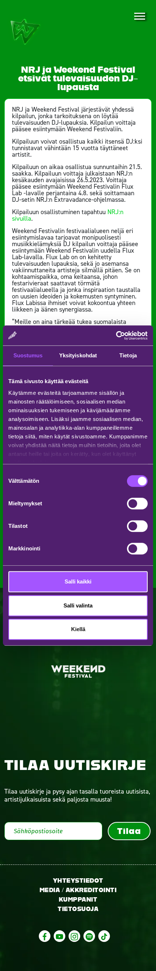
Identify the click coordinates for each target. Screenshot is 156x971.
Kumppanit (78, 899)
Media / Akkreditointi (78, 890)
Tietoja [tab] (128, 355)
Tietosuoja (78, 909)
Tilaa (129, 831)
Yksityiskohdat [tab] (78, 355)
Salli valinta (78, 605)
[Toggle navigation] (139, 16)
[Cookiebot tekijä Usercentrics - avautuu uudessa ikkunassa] (116, 335)
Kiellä (78, 629)
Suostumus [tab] (28, 355)
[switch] (137, 503)
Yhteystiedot (78, 880)
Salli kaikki (78, 581)
